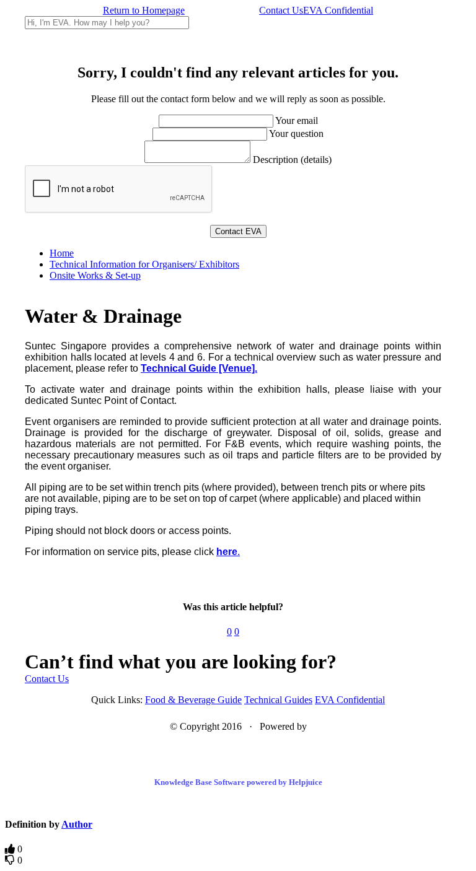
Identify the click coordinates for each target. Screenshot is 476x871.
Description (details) (292, 159)
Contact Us (281, 10)
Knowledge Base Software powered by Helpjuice (238, 782)
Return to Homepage (144, 10)
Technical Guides (278, 699)
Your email (296, 120)
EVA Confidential (338, 10)
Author (76, 824)
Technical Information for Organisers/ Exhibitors (144, 264)
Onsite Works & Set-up (95, 275)
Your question (296, 133)
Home (62, 253)
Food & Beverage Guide (193, 699)
